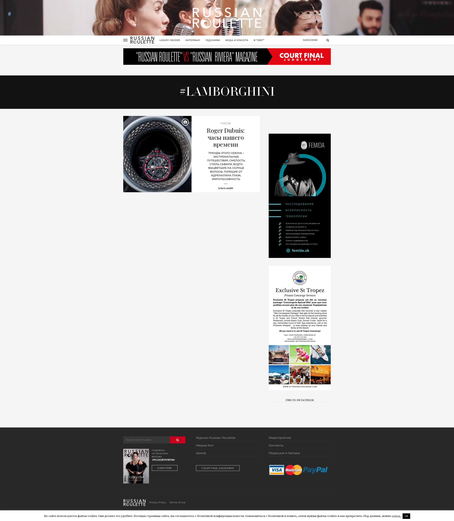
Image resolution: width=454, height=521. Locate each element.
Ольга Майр (225, 188)
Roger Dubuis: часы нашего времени (226, 137)
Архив (201, 453)
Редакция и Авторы (284, 453)
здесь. (396, 516)
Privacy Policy (157, 502)
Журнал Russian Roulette (216, 438)
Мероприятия (280, 438)
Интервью (192, 40)
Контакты (276, 445)
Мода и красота (236, 40)
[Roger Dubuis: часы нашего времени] (157, 154)
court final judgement (217, 468)
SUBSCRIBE (164, 468)
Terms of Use (178, 502)
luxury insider (169, 40)
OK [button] (406, 516)
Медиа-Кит (205, 445)
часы (225, 123)
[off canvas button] (125, 40)
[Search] (328, 40)
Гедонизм (212, 40)
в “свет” (259, 40)
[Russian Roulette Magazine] (227, 17)
